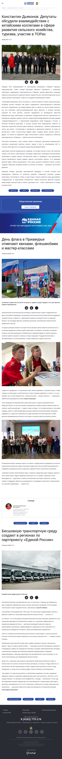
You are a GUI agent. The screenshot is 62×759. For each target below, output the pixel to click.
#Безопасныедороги (14, 699)
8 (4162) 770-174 (31, 719)
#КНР (24, 190)
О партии (5, 710)
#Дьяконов (13, 190)
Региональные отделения (49, 710)
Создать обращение (30, 207)
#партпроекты (28, 699)
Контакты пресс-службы (29, 712)
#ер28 (33, 523)
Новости (21, 7)
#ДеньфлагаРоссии (20, 523)
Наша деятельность (12, 7)
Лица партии (25, 710)
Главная (4, 7)
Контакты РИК (7, 712)
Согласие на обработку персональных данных (31, 745)
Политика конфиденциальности (31, 742)
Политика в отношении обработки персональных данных (31, 744)
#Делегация (35, 190)
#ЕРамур (44, 523)
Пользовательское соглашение (31, 741)
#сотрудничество (47, 190)
